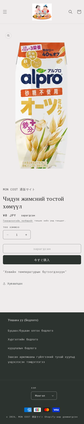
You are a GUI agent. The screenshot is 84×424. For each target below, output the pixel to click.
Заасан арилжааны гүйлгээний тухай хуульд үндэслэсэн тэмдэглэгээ (41, 359)
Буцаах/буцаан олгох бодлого (30, 330)
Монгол (40, 395)
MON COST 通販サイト (30, 416)
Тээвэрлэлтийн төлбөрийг (18, 220)
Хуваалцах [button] (14, 283)
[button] (5, 12)
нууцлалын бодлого (22, 348)
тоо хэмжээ (11, 227)
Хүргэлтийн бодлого (23, 339)
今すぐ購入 (42, 260)
